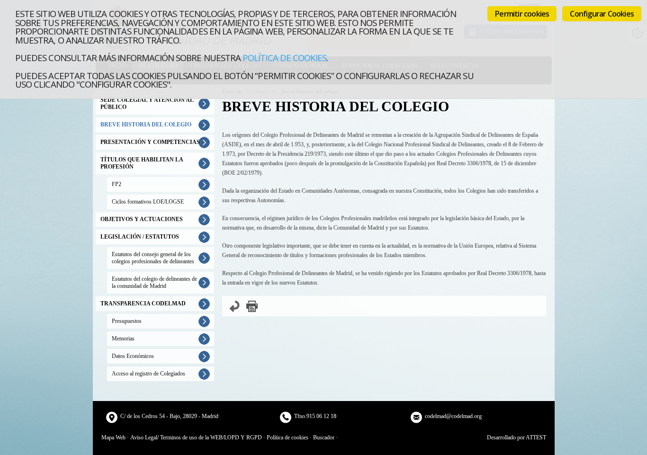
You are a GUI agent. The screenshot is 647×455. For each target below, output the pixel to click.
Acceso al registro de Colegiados (148, 373)
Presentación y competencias (150, 142)
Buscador (323, 437)
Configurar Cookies (602, 14)
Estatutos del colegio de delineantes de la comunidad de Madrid (154, 282)
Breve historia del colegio (145, 124)
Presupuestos (127, 321)
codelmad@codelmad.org (453, 416)
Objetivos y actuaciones (141, 219)
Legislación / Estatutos (139, 236)
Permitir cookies (522, 14)
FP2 (116, 184)
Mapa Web (113, 437)
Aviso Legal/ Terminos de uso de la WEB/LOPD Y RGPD (196, 437)
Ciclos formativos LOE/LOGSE (148, 201)
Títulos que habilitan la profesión (141, 163)
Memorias (123, 338)
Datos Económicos (133, 356)
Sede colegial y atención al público (147, 103)
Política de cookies (284, 57)
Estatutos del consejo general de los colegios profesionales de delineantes (153, 258)
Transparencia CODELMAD (143, 303)
